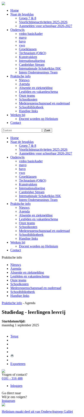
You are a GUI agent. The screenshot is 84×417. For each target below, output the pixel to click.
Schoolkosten (28, 227)
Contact (15, 250)
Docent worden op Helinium (38, 246)
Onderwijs (17, 157)
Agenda (24, 211)
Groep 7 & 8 (27, 145)
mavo (22, 165)
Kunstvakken (28, 184)
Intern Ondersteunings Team (38, 200)
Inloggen (16, 386)
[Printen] (12, 356)
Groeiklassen (28, 176)
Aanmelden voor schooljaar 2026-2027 (45, 153)
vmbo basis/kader (31, 161)
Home (14, 138)
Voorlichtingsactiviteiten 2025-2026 (43, 149)
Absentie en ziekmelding (36, 215)
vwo (22, 173)
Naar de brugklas (22, 142)
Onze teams (27, 223)
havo (22, 169)
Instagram (8, 401)
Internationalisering (32, 188)
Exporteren (17, 364)
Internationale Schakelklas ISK (40, 196)
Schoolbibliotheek (31, 234)
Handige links (28, 238)
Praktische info (20, 203)
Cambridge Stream (31, 192)
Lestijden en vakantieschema (38, 219)
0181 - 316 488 (12, 378)
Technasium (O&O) (32, 180)
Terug (14, 336)
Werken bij (17, 242)
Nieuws (24, 207)
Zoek (47, 130)
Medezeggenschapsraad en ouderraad (44, 231)
